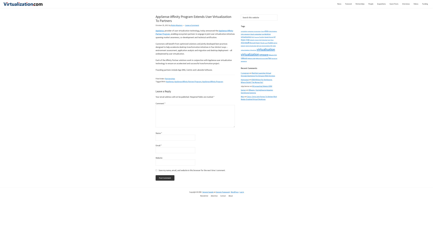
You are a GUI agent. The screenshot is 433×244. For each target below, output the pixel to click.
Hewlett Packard (269, 37)
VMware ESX (273, 55)
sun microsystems (264, 46)
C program (245, 73)
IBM (248, 40)
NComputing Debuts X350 (262, 86)
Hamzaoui (245, 80)
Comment (160, 103)
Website (159, 158)
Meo (242, 96)
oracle (266, 43)
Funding (261, 37)
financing (256, 37)
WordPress (235, 192)
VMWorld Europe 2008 (262, 58)
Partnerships (170, 78)
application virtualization (254, 31)
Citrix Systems (273, 31)
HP (275, 37)
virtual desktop (245, 50)
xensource (244, 61)
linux (272, 40)
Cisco (262, 31)
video (274, 46)
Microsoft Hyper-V (255, 43)
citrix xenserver (245, 34)
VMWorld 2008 (251, 58)
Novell (262, 43)
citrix (266, 31)
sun (258, 46)
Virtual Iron (253, 50)
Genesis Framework (223, 192)
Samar (243, 90)
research (243, 46)
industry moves (254, 40)
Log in (242, 192)
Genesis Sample (207, 192)
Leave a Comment (192, 25)
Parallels (270, 43)
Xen (269, 58)
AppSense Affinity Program (212, 81)
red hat (275, 43)
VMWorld (244, 58)
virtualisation (266, 49)
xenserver (274, 58)
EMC (253, 37)
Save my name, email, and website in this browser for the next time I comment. (192, 170)
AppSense (160, 30)
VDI (271, 46)
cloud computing (255, 34)
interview (264, 40)
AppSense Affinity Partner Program (188, 81)
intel (260, 40)
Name (159, 133)
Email (159, 145)
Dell (263, 34)
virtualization (250, 54)
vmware (263, 54)
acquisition (244, 31)
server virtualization (251, 46)
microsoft (245, 42)
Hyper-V (244, 40)
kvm (269, 40)
